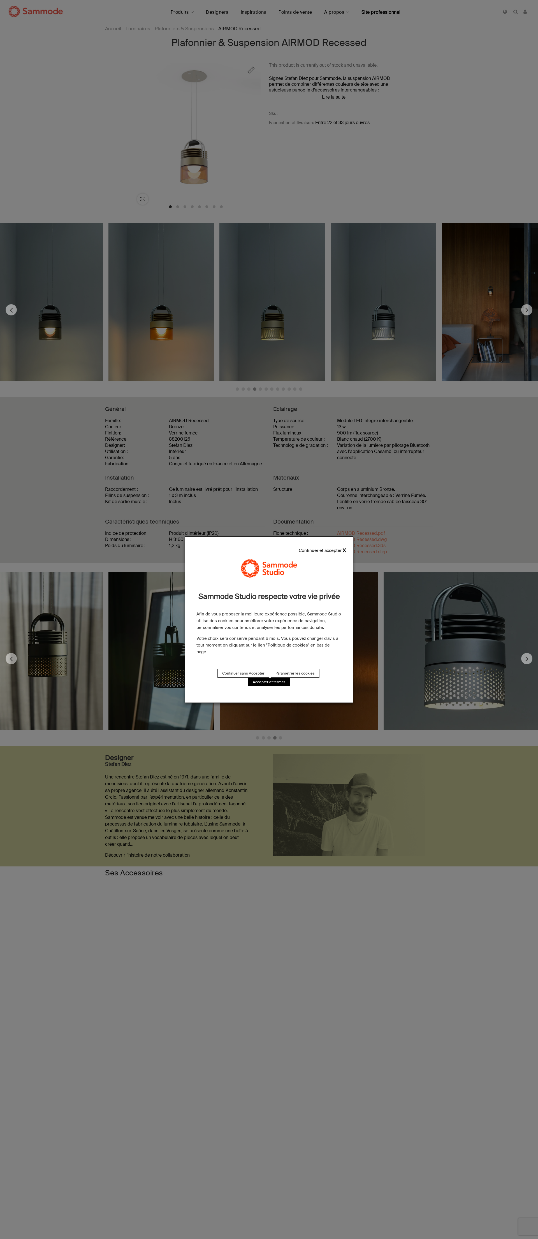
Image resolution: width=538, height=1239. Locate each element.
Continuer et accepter (320, 550)
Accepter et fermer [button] (269, 682)
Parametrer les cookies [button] (295, 673)
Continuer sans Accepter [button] (243, 673)
